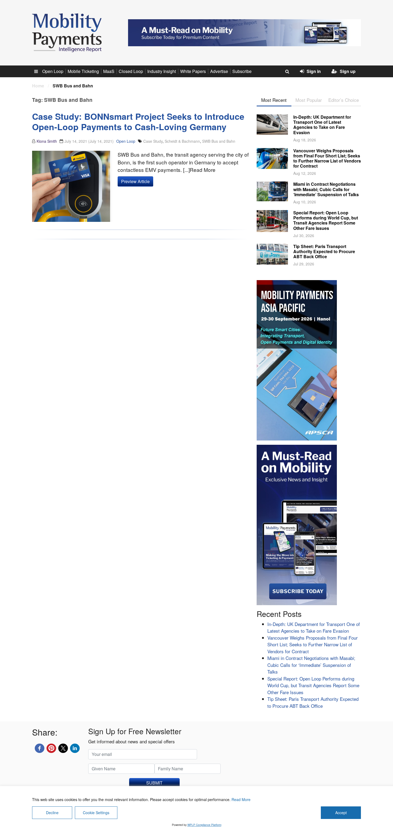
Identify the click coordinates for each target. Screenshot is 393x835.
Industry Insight (161, 71)
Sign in (314, 71)
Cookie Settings (96, 812)
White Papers (193, 71)
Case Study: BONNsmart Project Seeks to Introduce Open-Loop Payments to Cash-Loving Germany (138, 121)
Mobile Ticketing (83, 71)
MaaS (108, 71)
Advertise (219, 71)
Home (38, 86)
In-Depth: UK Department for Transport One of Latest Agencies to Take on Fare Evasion (322, 125)
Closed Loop (131, 71)
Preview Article (135, 181)
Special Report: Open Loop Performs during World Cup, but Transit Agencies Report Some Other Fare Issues (325, 220)
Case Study (153, 141)
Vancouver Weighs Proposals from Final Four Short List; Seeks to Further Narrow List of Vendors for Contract (327, 158)
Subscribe (242, 71)
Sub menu (39, 71)
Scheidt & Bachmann (182, 141)
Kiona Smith (47, 141)
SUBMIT (154, 783)
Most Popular (308, 99)
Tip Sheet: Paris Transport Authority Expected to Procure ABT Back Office (324, 251)
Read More (241, 799)
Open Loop (52, 71)
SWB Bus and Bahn (218, 141)
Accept (341, 812)
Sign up (348, 71)
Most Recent (274, 99)
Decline (52, 812)
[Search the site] (287, 71)
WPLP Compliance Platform (204, 825)
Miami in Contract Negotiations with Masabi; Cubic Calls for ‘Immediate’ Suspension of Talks (326, 189)
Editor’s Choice (343, 99)
